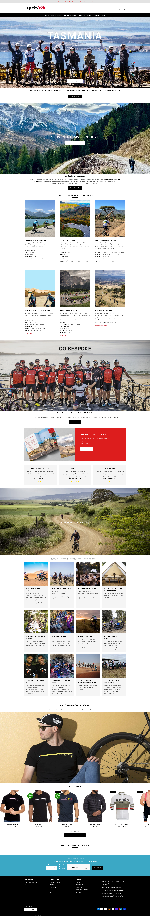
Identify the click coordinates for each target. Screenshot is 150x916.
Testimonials (53, 892)
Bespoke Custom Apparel (82, 889)
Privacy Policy (79, 891)
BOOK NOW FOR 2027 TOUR (75, 143)
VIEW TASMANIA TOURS (101, 326)
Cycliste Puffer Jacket (94, 824)
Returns (52, 885)
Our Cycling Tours (80, 884)
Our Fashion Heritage (81, 885)
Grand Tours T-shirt (67, 824)
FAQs (51, 889)
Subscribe (97, 867)
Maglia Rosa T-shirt (12, 824)
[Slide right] (78, 831)
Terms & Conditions (81, 892)
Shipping (52, 884)
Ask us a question (28, 884)
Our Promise (79, 887)
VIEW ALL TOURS (75, 96)
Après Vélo (30, 915)
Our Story (78, 882)
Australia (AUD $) (30, 909)
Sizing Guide (53, 887)
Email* (47, 864)
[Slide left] (71, 831)
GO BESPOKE (75, 422)
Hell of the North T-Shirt (40, 824)
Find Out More (87, 449)
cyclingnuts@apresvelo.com (30, 882)
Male (62, 867)
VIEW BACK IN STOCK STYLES (75, 835)
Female (63, 868)
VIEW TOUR (28, 263)
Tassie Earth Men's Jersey (122, 824)
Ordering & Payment (55, 882)
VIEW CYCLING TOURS (75, 81)
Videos (51, 891)
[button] (125, 6)
